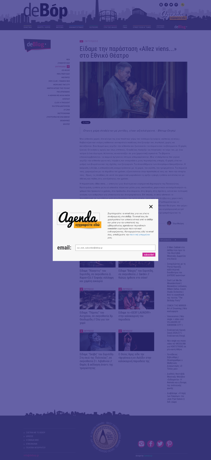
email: (63, 248)
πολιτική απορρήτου (140, 234)
